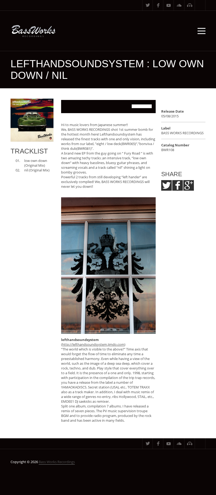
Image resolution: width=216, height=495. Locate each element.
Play (67, 106)
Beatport (189, 5)
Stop (78, 106)
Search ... (200, 5)
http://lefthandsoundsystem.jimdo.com (93, 344)
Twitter (147, 5)
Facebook (158, 5)
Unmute (122, 106)
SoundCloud (179, 5)
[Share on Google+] (188, 185)
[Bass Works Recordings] (34, 31)
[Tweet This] (166, 185)
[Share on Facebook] (177, 185)
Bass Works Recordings (57, 461)
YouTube (168, 5)
